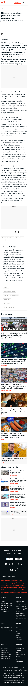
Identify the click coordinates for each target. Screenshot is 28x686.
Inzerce (19, 550)
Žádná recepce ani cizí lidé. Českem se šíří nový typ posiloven (17, 472)
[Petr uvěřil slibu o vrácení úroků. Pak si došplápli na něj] (14, 450)
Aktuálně (3, 597)
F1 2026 (17, 635)
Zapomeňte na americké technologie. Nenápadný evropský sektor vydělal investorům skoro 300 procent (13, 361)
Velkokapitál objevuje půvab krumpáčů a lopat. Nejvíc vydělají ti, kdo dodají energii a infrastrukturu (18, 480)
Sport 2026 (18, 623)
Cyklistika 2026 (19, 639)
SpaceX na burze (4, 648)
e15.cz (2, 8)
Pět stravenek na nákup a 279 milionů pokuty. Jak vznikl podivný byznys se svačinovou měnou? (17, 496)
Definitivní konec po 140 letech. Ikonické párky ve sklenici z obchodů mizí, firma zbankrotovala (13, 435)
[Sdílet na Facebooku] (9, 232)
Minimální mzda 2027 (20, 654)
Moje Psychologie (5, 580)
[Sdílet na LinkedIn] (19, 232)
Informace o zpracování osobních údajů (11, 677)
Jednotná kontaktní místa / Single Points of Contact (13, 680)
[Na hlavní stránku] (3, 2)
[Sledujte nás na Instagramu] (15, 564)
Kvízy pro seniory (4, 607)
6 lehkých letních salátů (21, 618)
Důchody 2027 (19, 652)
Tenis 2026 (18, 633)
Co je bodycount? (5, 611)
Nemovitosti (8, 585)
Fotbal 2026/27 (19, 629)
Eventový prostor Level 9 (16, 590)
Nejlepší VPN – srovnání (6, 656)
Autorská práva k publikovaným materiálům (13, 673)
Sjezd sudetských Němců (6, 631)
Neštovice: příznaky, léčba (6, 603)
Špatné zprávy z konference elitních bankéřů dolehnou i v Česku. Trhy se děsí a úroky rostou (17, 488)
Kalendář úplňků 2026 (5, 609)
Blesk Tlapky (14, 580)
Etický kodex (6, 682)
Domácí (7, 8)
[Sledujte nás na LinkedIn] (6, 564)
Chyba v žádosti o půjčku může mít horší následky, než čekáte (18, 512)
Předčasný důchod (20, 648)
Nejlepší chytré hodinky (6, 654)
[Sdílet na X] (12, 232)
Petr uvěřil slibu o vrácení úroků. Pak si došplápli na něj (14, 459)
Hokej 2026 (18, 631)
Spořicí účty (18, 650)
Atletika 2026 (18, 637)
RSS (15, 553)
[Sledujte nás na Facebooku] (12, 564)
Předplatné (8, 553)
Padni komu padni (5, 635)
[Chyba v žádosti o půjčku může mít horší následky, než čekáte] (6, 513)
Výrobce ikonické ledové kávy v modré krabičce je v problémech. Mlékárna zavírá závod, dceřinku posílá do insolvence (18, 504)
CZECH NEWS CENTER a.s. (19, 667)
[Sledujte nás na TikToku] (22, 564)
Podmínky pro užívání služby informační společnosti (14, 675)
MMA (17, 627)
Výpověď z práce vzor (5, 637)
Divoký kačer (4, 639)
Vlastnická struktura (18, 679)
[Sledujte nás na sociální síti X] (9, 564)
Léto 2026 (18, 597)
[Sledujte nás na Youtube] (19, 564)
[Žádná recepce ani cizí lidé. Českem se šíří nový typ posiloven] (5, 473)
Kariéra (20, 553)
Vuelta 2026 (24, 592)
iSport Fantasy (9, 583)
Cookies (22, 677)
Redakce (13, 550)
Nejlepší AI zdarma (5, 652)
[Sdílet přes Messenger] (15, 232)
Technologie (4, 644)
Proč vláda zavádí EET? (6, 633)
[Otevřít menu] (26, 2)
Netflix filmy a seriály (5, 658)
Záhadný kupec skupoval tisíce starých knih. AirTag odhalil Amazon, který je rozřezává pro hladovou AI (13, 386)
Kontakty (6, 550)
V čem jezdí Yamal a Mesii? (6, 605)
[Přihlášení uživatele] (23, 2)
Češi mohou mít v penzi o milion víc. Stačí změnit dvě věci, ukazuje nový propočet (13, 411)
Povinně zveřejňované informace (17, 682)
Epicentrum (3, 601)
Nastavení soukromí (9, 679)
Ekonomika (19, 644)
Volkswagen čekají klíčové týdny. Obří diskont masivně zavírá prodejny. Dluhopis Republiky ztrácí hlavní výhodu (14, 336)
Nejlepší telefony (4, 650)
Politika (3, 623)
